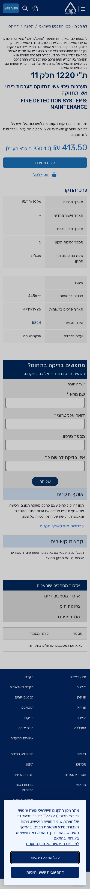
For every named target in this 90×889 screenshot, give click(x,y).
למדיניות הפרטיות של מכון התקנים (52, 843)
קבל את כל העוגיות (45, 857)
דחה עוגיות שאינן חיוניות (45, 872)
